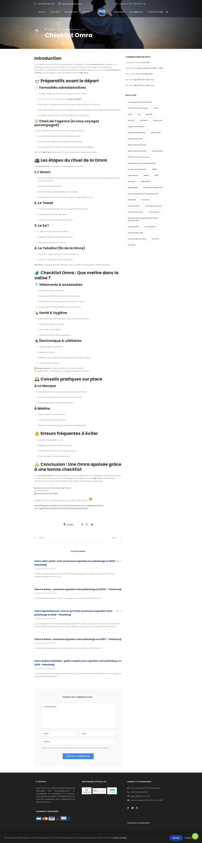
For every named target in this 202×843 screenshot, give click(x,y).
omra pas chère (133, 227)
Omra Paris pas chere (135, 212)
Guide (130, 114)
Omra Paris (145, 200)
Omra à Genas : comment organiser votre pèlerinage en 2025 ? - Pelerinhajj (77, 589)
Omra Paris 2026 (133, 206)
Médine (146, 175)
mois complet (133, 175)
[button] (78, 275)
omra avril (131, 181)
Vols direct (131, 245)
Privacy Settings (191, 838)
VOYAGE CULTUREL (155, 12)
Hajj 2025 (149, 114)
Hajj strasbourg (157, 151)
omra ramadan (150, 227)
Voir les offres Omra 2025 (47, 493)
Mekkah (154, 169)
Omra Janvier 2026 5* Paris (152, 188)
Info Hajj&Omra (136, 12)
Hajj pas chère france (135, 139)
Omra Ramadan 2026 (135, 233)
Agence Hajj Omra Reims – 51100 (150, 68)
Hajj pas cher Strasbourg (136, 133)
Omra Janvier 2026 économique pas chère (143, 194)
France (155, 108)
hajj (139, 114)
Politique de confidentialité (138, 823)
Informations (118, 12)
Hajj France (144, 120)
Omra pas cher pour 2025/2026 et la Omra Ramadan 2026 (143, 219)
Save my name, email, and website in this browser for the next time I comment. (75, 748)
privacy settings (120, 838)
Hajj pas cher (157, 120)
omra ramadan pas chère (137, 239)
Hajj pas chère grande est (137, 145)
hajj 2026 (131, 120)
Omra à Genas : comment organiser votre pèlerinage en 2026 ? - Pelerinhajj (77, 639)
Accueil (42, 12)
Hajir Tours (83, 73)
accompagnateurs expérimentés (140, 102)
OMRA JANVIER (133, 188)
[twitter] (153, 4)
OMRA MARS (132, 200)
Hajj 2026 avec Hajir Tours (143, 79)
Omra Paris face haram (153, 206)
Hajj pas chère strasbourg (137, 151)
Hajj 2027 (87, 12)
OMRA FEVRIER (145, 181)
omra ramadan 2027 (144, 74)
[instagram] (157, 4)
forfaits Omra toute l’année (138, 108)
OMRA (156, 175)
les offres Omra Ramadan (137, 169)
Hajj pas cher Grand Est (136, 127)
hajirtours (51, 29)
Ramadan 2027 (71, 12)
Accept (176, 838)
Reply (119, 561)
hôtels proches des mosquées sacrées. (142, 163)
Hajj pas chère (156, 133)
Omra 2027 (55, 12)
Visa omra (155, 239)
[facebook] (149, 4)
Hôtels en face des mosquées (139, 157)
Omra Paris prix (154, 212)
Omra (76, 29)
